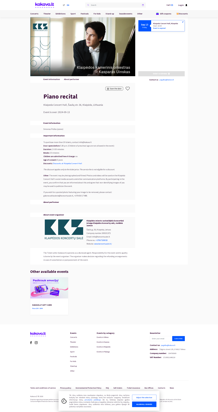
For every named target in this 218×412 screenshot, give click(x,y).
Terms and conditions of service (43, 388)
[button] (88, 5)
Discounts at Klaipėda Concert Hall (67, 163)
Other (139, 13)
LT (64, 5)
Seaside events (125, 13)
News (172, 388)
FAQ (107, 388)
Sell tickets (117, 388)
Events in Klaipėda (103, 347)
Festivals (85, 13)
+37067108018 (101, 240)
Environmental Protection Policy (88, 388)
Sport (73, 13)
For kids (97, 13)
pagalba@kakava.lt (167, 79)
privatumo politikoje (93, 400)
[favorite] (128, 88)
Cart (170, 5)
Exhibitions (60, 13)
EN (68, 5)
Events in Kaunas (103, 342)
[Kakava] (44, 5)
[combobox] (115, 5)
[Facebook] (31, 342)
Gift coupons (165, 13)
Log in (181, 5)
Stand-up (110, 13)
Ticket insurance (133, 388)
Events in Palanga (103, 352)
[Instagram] (36, 342)
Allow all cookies (144, 404)
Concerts (34, 13)
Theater (47, 13)
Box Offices (149, 388)
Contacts (161, 388)
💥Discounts (182, 13)
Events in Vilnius (103, 337)
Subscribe (178, 338)
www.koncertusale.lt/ (103, 243)
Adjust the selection (144, 397)
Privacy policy (65, 388)
